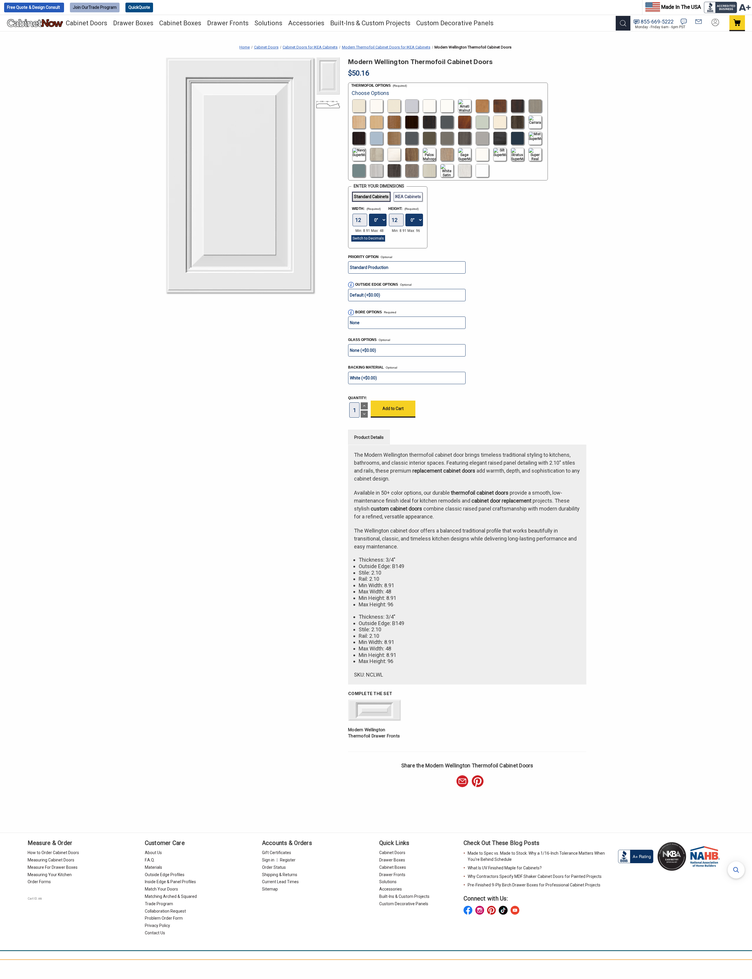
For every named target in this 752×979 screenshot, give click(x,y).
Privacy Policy (157, 925)
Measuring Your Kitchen (50, 874)
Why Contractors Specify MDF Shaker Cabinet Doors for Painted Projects (535, 876)
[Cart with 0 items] (737, 23)
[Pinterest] (478, 781)
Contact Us (155, 933)
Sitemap (270, 889)
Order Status (274, 867)
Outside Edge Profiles (164, 874)
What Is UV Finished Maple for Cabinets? (505, 868)
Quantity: (357, 398)
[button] (736, 869)
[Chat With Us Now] (683, 21)
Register (288, 860)
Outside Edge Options (383, 284)
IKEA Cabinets (408, 196)
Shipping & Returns (279, 874)
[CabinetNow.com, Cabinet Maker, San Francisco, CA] (636, 856)
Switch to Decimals (368, 238)
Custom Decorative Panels (455, 23)
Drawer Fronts (228, 23)
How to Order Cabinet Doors (53, 852)
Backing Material (372, 367)
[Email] (462, 781)
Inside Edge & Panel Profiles (170, 881)
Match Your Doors (161, 889)
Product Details (369, 437)
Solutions (268, 23)
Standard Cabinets (371, 196)
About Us (153, 852)
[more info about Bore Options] (351, 312)
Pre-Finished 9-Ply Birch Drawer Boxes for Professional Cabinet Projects (534, 885)
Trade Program (95, 7)
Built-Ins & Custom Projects (370, 23)
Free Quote (33, 7)
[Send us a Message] (698, 21)
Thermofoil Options (379, 85)
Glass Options (369, 340)
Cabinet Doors (86, 23)
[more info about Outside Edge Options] (351, 285)
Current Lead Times (280, 881)
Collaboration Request (165, 911)
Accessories (306, 23)
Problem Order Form (164, 918)
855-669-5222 (657, 22)
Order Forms (39, 881)
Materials (153, 867)
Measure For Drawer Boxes (53, 867)
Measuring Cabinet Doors (51, 860)
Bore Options (369, 312)
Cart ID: (35, 898)
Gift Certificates (276, 852)
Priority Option (370, 257)
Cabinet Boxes (180, 23)
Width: (366, 209)
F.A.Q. (150, 860)
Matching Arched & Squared (171, 896)
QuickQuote (139, 7)
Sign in (268, 860)
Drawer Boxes (133, 23)
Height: (403, 209)
